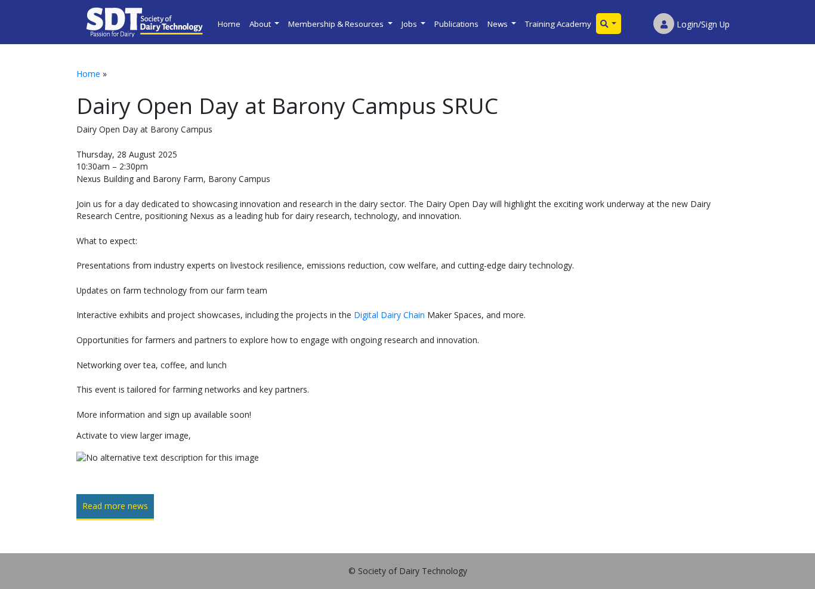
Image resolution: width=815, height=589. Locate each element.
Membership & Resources (336, 23)
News (498, 23)
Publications (456, 23)
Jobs (410, 23)
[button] (608, 23)
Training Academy (558, 23)
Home (229, 23)
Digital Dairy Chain (389, 314)
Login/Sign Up (702, 24)
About (261, 23)
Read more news (115, 505)
